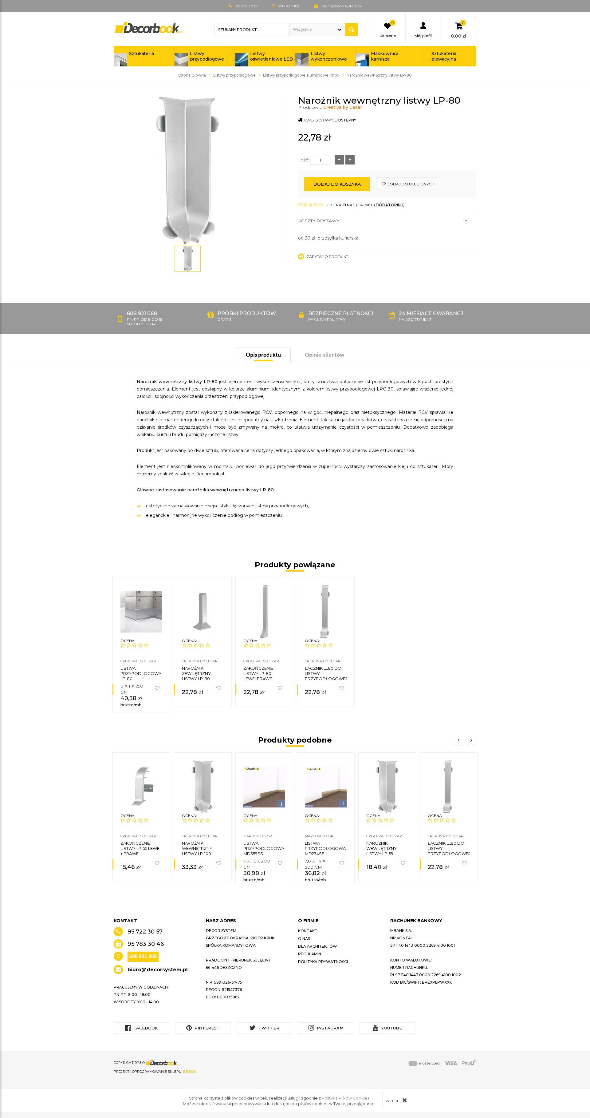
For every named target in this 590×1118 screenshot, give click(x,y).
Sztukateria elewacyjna (443, 56)
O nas (304, 938)
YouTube (391, 1027)
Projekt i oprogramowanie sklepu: (155, 1071)
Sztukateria (141, 53)
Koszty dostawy (318, 221)
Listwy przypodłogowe (207, 56)
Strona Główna (192, 75)
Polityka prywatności (323, 961)
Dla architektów (317, 946)
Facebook (145, 1027)
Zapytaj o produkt (327, 256)
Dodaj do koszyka (337, 184)
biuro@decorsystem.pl (342, 6)
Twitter (268, 1027)
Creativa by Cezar (342, 107)
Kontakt (307, 931)
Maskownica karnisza (385, 56)
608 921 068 (143, 956)
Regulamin (309, 954)
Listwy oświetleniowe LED (271, 56)
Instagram (329, 1027)
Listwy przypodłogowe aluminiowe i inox (301, 75)
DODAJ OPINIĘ (390, 205)
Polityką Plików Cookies (345, 1098)
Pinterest (206, 1027)
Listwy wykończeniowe (329, 56)
